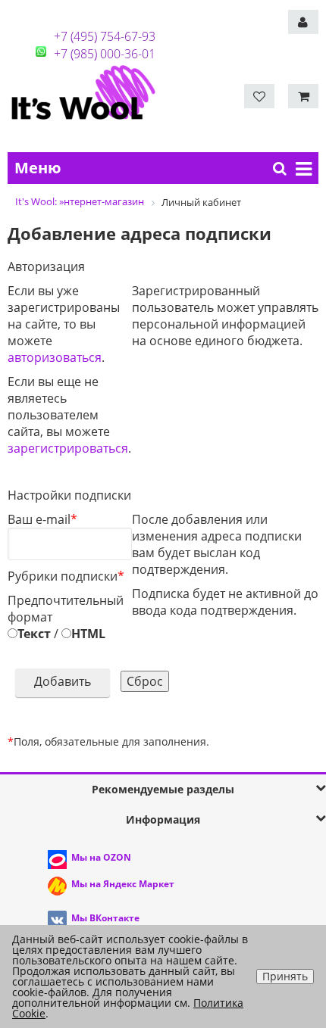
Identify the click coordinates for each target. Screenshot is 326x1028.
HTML (88, 633)
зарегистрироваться (68, 448)
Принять (285, 976)
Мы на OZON (101, 857)
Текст (34, 633)
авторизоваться (55, 357)
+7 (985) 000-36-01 (104, 53)
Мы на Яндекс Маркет (122, 883)
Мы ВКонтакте (105, 917)
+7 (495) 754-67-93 (104, 36)
